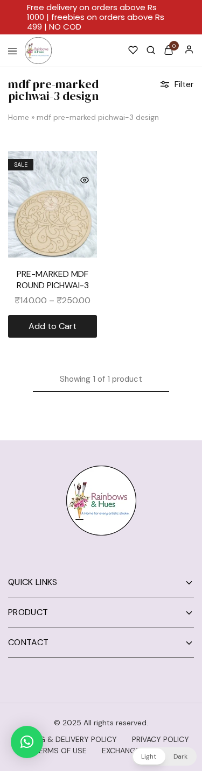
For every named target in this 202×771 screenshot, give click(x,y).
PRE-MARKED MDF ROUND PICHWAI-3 (53, 279)
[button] (27, 742)
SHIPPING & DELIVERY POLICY (65, 739)
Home (18, 117)
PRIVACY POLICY (160, 739)
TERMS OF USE (60, 750)
